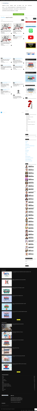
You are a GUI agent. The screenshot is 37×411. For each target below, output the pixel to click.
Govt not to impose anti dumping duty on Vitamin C (17, 97)
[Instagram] (33, 0)
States (27, 125)
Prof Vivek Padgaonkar (31, 240)
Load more (18, 319)
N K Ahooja (29, 178)
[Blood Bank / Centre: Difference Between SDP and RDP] (7, 359)
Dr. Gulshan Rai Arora (31, 246)
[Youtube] (35, 0)
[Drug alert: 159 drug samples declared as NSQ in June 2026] (7, 306)
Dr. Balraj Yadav (30, 243)
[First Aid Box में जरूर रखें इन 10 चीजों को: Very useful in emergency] (7, 366)
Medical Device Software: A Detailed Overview (17, 295)
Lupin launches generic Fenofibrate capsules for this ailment (5, 92)
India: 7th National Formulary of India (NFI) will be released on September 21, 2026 (21, 271)
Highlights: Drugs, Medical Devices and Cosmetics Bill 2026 (19, 279)
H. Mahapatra (30, 220)
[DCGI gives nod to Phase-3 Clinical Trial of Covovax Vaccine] (6, 58)
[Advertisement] (18, 3)
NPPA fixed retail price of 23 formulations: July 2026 (18, 287)
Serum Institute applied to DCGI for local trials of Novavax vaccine (6, 43)
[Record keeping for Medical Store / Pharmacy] (7, 335)
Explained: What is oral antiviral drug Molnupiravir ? (18, 84)
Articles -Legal (27, 115)
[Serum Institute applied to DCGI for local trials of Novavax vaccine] (6, 38)
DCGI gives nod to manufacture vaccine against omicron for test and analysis (6, 67)
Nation (14, 35)
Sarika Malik (30, 204)
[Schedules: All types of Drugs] (7, 351)
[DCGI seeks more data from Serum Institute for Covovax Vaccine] (18, 65)
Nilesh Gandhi (30, 214)
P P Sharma (29, 253)
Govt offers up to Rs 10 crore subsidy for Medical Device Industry (19, 311)
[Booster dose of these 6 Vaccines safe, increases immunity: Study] (6, 82)
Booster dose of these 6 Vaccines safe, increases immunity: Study (5, 85)
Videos (27, 128)
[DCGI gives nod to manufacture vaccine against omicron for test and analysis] (6, 65)
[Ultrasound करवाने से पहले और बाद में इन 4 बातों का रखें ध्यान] (7, 327)
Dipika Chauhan (30, 175)
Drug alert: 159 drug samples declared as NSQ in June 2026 (19, 303)
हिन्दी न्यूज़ (27, 130)
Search (34, 18)
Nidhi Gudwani (30, 172)
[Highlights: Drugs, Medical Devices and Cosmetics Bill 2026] (7, 282)
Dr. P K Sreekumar (30, 227)
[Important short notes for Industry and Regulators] (7, 343)
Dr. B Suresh (30, 198)
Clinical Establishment (28, 159)
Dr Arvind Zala (30, 217)
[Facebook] (32, 0)
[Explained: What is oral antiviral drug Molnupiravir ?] (18, 82)
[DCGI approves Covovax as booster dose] (18, 35)
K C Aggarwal (30, 233)
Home (1, 16)
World (1, 41)
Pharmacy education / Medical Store (30, 124)
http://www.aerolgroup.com (30, 238)
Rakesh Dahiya (30, 165)
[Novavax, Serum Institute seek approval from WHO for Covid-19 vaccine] (6, 26)
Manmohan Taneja (30, 201)
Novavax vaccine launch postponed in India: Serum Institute (17, 31)
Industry (2, 29)
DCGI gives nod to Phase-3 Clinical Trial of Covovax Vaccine (5, 60)
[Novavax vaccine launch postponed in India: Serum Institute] (18, 26)
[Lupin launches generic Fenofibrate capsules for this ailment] (6, 89)
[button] (2, 12)
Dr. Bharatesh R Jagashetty (32, 191)
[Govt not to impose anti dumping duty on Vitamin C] (18, 92)
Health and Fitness (28, 119)
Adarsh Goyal (30, 230)
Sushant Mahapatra (31, 188)
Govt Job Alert (27, 118)
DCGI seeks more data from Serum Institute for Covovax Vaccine (17, 67)
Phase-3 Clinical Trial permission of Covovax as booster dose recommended (18, 61)
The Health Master (3, 33)
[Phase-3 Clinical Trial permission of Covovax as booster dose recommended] (18, 58)
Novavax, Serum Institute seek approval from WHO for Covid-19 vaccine (6, 31)
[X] (34, 0)
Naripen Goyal (30, 185)
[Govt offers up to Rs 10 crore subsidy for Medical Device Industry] (7, 314)
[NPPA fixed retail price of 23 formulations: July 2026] (7, 290)
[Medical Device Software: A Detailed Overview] (7, 298)
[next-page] (5, 112)
